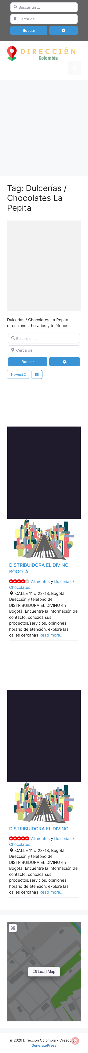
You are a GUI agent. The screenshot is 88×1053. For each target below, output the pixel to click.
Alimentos (40, 581)
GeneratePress (44, 1045)
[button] (12, 539)
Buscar (35, 30)
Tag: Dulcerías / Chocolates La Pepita (37, 198)
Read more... (51, 635)
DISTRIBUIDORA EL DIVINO (39, 829)
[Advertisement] (44, 125)
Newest (17, 374)
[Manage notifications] (75, 1041)
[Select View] (36, 374)
